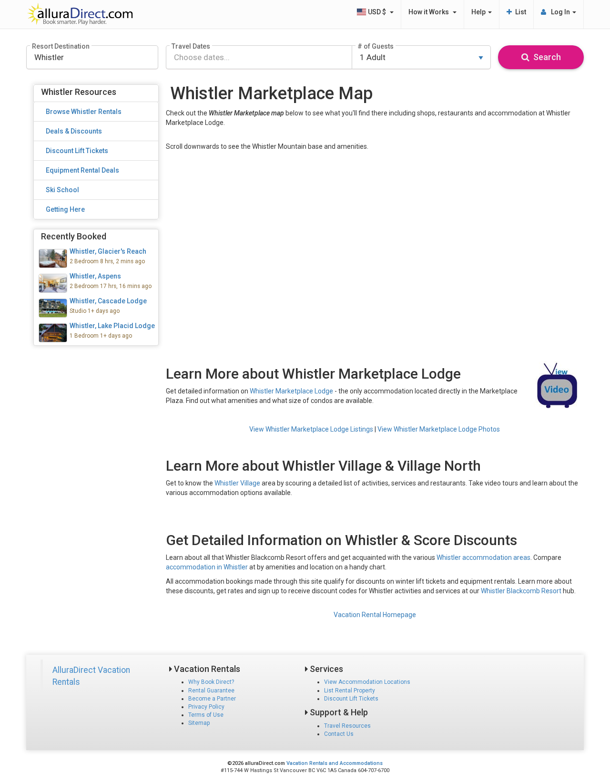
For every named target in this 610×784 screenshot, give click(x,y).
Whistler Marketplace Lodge (291, 391)
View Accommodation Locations (367, 682)
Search (545, 57)
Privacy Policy (206, 706)
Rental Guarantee (211, 690)
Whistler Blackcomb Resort (521, 591)
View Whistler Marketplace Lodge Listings (311, 429)
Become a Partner (212, 698)
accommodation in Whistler (207, 567)
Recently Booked (73, 236)
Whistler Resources (78, 92)
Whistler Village (237, 483)
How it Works (430, 12)
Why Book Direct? (211, 682)
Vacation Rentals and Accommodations (334, 763)
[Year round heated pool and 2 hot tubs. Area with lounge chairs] (96, 308)
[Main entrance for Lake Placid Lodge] (96, 333)
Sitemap (199, 723)
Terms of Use (206, 715)
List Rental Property (349, 690)
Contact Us (339, 734)
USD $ (377, 12)
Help (479, 12)
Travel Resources (347, 725)
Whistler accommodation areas (483, 557)
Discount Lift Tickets (351, 698)
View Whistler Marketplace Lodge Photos (438, 429)
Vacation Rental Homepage (375, 615)
